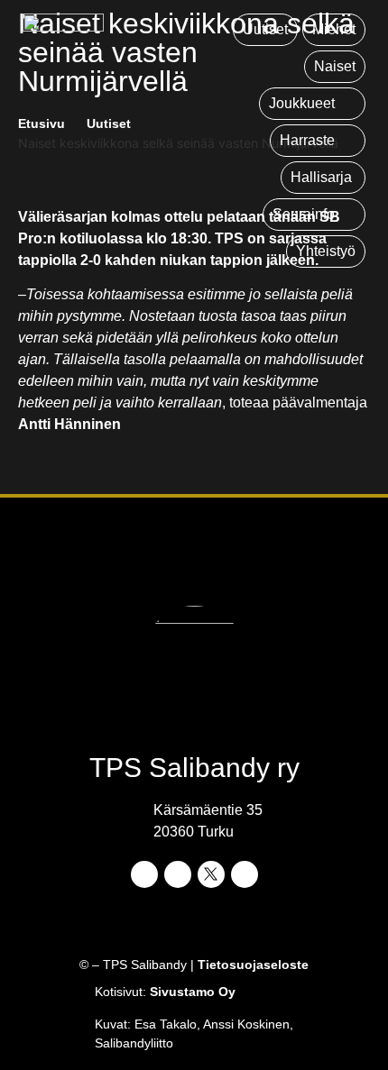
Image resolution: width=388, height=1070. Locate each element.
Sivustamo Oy (193, 991)
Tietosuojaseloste (253, 964)
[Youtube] (244, 874)
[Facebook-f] (144, 874)
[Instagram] (177, 874)
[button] (312, 103)
